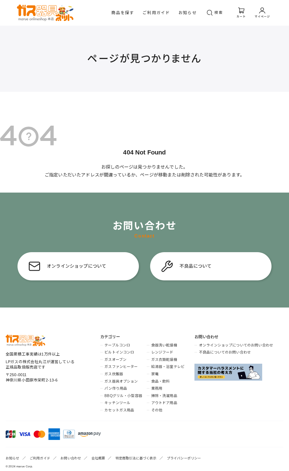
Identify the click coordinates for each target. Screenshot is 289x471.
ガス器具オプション (121, 381)
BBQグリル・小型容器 (123, 396)
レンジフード (162, 352)
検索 (218, 12)
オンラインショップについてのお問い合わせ (236, 345)
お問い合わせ (70, 458)
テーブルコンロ (117, 345)
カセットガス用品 (119, 410)
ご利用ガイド (156, 12)
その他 (156, 410)
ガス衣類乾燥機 (164, 359)
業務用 (156, 388)
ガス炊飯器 (113, 374)
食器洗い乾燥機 (164, 345)
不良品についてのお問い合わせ (225, 352)
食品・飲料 (160, 381)
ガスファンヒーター (121, 367)
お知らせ (187, 12)
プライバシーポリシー (184, 458)
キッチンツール (117, 403)
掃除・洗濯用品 (164, 396)
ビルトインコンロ (119, 352)
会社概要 (98, 458)
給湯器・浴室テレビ (168, 367)
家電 (155, 374)
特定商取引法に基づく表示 (136, 458)
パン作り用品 (115, 388)
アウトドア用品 (164, 403)
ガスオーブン (115, 359)
